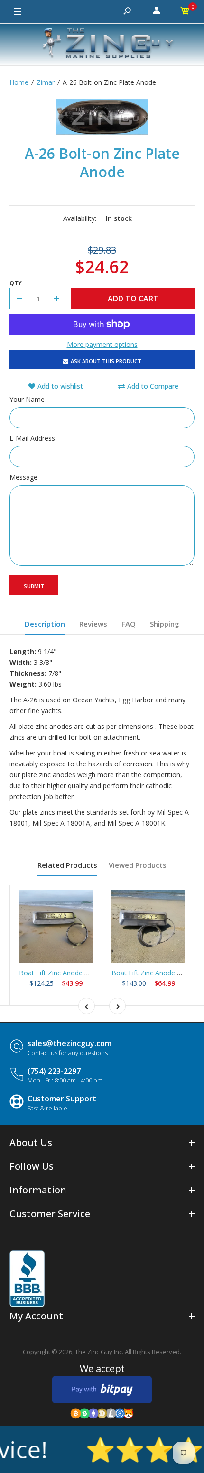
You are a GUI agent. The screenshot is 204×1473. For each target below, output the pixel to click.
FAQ (128, 623)
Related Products (67, 865)
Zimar (46, 82)
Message (23, 477)
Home (18, 82)
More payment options (102, 344)
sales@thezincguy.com (69, 1043)
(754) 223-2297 (54, 1071)
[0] (185, 12)
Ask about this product (106, 360)
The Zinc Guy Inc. (99, 1351)
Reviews (93, 623)
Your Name (27, 399)
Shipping (164, 623)
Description (45, 623)
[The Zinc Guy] (102, 44)
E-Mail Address (32, 438)
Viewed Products (138, 865)
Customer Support (62, 1098)
